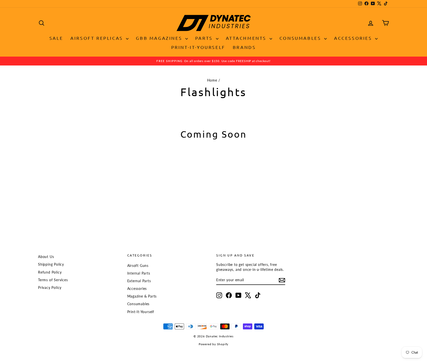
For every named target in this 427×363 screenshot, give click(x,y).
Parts (205, 38)
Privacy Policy (50, 287)
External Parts (139, 281)
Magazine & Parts (142, 296)
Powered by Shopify (213, 344)
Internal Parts (138, 273)
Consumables (301, 38)
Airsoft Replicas (97, 38)
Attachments (247, 38)
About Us (46, 257)
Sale (56, 38)
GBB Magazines (160, 38)
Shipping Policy (51, 264)
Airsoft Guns (138, 265)
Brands (244, 47)
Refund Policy (50, 272)
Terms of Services (53, 280)
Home (212, 80)
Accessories (354, 38)
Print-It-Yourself (198, 47)
